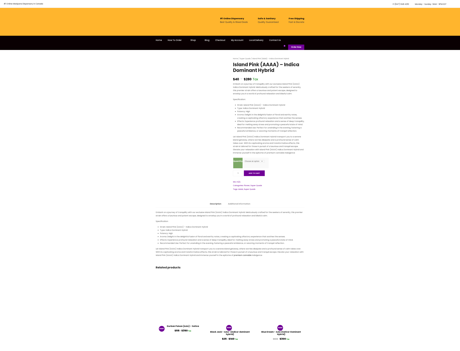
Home (159, 40)
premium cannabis (242, 255)
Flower (247, 185)
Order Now (296, 47)
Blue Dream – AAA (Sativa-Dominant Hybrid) (281, 333)
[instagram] (455, 4)
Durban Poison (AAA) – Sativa (183, 326)
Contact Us (275, 40)
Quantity (238, 161)
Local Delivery (256, 40)
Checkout (220, 40)
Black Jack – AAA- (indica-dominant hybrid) (230, 333)
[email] (451, 4)
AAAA (240, 189)
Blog (207, 40)
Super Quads (245, 58)
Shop (193, 40)
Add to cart (254, 173)
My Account (237, 40)
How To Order (175, 40)
